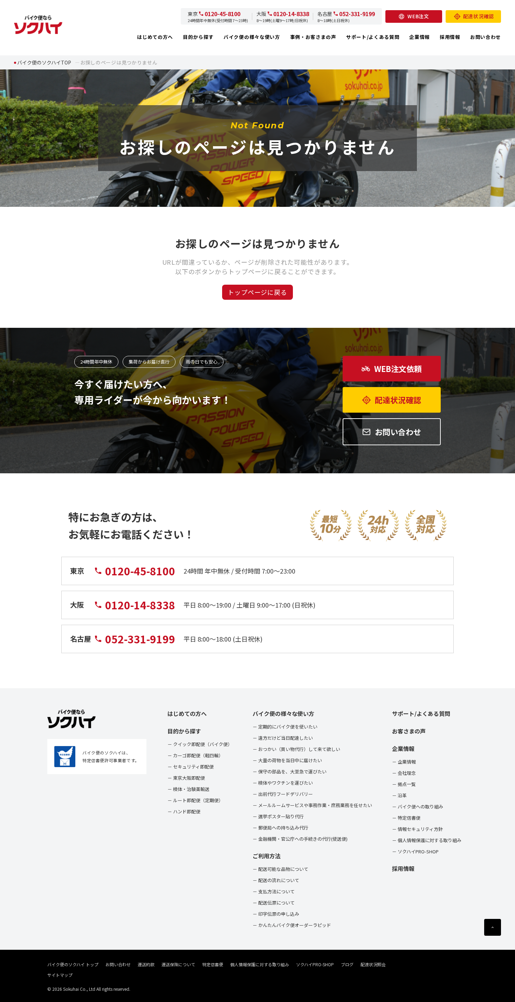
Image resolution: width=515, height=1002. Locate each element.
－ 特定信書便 (406, 817)
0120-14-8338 (291, 13)
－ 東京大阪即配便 (186, 777)
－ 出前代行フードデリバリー (283, 794)
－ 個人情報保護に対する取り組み (426, 840)
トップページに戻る (257, 292)
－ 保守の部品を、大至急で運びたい (290, 771)
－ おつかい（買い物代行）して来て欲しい (296, 749)
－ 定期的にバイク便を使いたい (285, 726)
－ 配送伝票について (274, 902)
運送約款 (146, 964)
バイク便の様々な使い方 (252, 36)
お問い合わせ (485, 36)
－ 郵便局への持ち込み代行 (280, 827)
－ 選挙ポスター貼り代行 (278, 816)
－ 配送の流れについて (276, 880)
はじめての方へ (155, 36)
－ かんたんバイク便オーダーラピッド (292, 925)
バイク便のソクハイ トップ (72, 964)
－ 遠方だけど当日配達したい (283, 737)
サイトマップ (60, 975)
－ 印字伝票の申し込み (276, 913)
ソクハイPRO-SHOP (315, 964)
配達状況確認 (478, 16)
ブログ (347, 964)
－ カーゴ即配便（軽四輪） (195, 755)
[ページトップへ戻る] (492, 927)
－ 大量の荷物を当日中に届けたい (287, 760)
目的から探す (198, 36)
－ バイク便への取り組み (417, 806)
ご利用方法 (267, 856)
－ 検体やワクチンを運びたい (283, 782)
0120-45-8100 (222, 13)
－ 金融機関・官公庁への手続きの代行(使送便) (300, 838)
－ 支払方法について (274, 891)
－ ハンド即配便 (183, 811)
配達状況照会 (373, 964)
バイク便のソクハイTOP (44, 62)
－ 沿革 (399, 795)
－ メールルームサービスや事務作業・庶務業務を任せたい (312, 805)
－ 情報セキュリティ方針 (417, 829)
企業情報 (419, 36)
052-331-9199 (357, 13)
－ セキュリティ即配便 (190, 766)
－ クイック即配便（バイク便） (199, 744)
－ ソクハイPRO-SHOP (415, 851)
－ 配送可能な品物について (280, 869)
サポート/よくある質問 (373, 36)
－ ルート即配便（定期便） (195, 800)
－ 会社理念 (404, 773)
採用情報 (450, 36)
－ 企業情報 (404, 761)
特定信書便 (212, 964)
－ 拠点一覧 (404, 784)
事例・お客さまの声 (313, 36)
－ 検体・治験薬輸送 (188, 789)
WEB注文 (418, 16)
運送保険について (178, 964)
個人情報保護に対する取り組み (259, 964)
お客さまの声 (409, 731)
